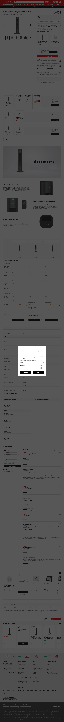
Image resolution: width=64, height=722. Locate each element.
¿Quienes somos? (28, 360)
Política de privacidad (22, 360)
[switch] (41, 365)
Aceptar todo (38, 372)
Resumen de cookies (33, 360)
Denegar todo (25, 372)
